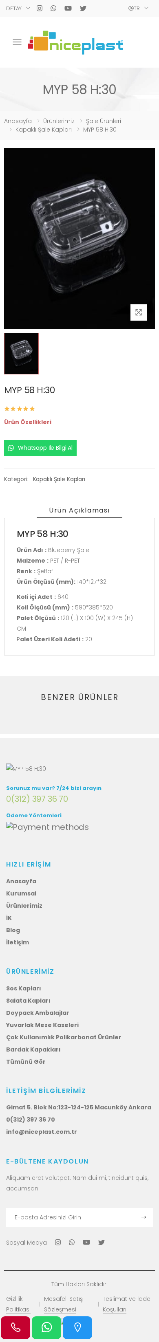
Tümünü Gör (26, 1062)
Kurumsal (21, 893)
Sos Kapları (23, 988)
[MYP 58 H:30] (75, 42)
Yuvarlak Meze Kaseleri (42, 1025)
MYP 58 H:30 (100, 129)
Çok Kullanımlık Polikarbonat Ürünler (63, 1037)
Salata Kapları (28, 1001)
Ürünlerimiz (59, 121)
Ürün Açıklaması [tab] (79, 510)
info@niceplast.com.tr (41, 1132)
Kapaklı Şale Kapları (43, 129)
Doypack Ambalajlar (37, 1013)
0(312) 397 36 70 (37, 799)
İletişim (17, 942)
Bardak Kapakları (33, 1049)
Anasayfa (18, 121)
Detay (14, 8)
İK (9, 918)
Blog (13, 930)
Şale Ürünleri (103, 121)
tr (137, 8)
